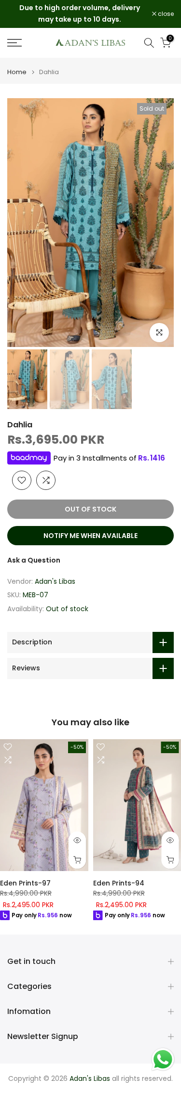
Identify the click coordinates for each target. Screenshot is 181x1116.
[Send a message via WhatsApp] (163, 1059)
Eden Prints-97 (25, 883)
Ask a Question (33, 560)
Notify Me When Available (90, 535)
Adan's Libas (55, 581)
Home (17, 72)
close (165, 14)
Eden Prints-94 (118, 883)
